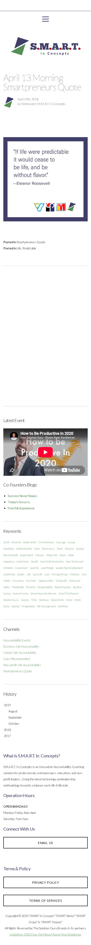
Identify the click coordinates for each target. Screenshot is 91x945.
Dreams (69, 548)
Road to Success (63, 587)
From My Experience (21, 508)
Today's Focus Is (19, 502)
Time (34, 599)
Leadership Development (69, 568)
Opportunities (45, 580)
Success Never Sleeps (22, 496)
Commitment (46, 542)
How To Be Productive (52, 561)
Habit (71, 555)
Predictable (29, 248)
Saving (6, 593)
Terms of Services (45, 900)
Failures (39, 555)
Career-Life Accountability (19, 652)
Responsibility (45, 587)
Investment (21, 568)
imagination (28, 606)
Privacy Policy (45, 882)
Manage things (59, 574)
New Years (18, 580)
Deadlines (8, 548)
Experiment (26, 555)
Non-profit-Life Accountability (22, 665)
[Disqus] (45, 335)
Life (19, 248)
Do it (37, 548)
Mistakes (75, 574)
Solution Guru (11, 599)
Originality (61, 580)
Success (25, 599)
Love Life (37, 574)
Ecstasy (80, 548)
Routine (77, 587)
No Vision (31, 580)
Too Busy (44, 599)
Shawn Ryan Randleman (43, 593)
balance (16, 606)
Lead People (47, 568)
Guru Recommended (16, 659)
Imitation (8, 568)
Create (71, 542)
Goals (62, 555)
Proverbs (31, 587)
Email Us (45, 842)
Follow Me (51, 555)
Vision (69, 599)
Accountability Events (17, 640)
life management (46, 606)
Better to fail (29, 542)
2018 (6, 542)
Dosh (60, 548)
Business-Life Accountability (21, 646)
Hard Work (22, 561)
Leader (21, 574)
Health (34, 561)
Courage (60, 542)
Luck (46, 574)
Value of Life (57, 599)
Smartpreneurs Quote (31, 242)
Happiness (8, 561)
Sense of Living (20, 593)
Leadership (9, 574)
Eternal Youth (10, 555)
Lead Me (34, 568)
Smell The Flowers (68, 593)
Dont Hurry (48, 548)
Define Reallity (24, 548)
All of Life (16, 542)
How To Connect (74, 561)
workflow (63, 606)
